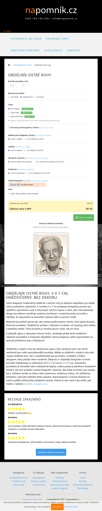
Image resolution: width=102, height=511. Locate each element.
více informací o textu (46, 128)
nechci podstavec (18, 173)
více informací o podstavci (26, 169)
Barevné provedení (16, 93)
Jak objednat (39, 477)
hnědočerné (28, 97)
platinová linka (22, 116)
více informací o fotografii (39, 181)
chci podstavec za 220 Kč (39, 173)
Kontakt (73, 50)
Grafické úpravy (59, 481)
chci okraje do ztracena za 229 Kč (50, 161)
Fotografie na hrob (26, 38)
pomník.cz (56, 10)
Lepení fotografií (60, 488)
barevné (40, 97)
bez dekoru (21, 108)
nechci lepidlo (16, 150)
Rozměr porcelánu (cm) (18, 81)
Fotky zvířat (18, 484)
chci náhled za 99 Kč (35, 139)
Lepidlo (19, 146)
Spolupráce (54, 50)
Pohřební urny (57, 38)
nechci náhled (16, 139)
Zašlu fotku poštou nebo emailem (24, 193)
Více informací (71, 506)
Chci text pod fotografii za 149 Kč (31, 127)
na (31, 10)
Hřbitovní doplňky (25, 50)
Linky (10, 104)
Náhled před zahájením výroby (29, 135)
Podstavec (21, 169)
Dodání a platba (38, 481)
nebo (10, 189)
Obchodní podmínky (59, 484)
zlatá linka (21, 112)
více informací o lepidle (22, 147)
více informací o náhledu (42, 135)
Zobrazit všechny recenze (51, 452)
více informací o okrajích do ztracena (36, 158)
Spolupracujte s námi (33, 499)
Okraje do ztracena (28, 158)
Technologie (82, 488)
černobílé (14, 97)
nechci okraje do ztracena (21, 161)
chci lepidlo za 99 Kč (34, 150)
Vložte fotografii (28, 180)
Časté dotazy (39, 484)
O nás (82, 477)
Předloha (59, 477)
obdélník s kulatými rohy (35, 383)
